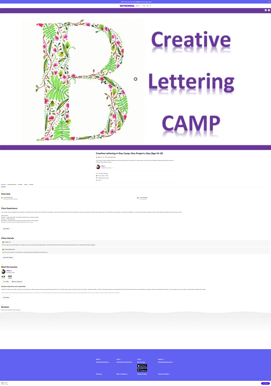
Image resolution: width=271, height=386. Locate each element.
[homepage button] (127, 6)
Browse (137, 5)
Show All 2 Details (8, 257)
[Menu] (150, 6)
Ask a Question (18, 281)
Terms (147, 1)
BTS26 (137, 1)
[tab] (3, 184)
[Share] (266, 10)
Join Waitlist (265, 383)
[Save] (269, 10)
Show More (6, 228)
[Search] (147, 5)
